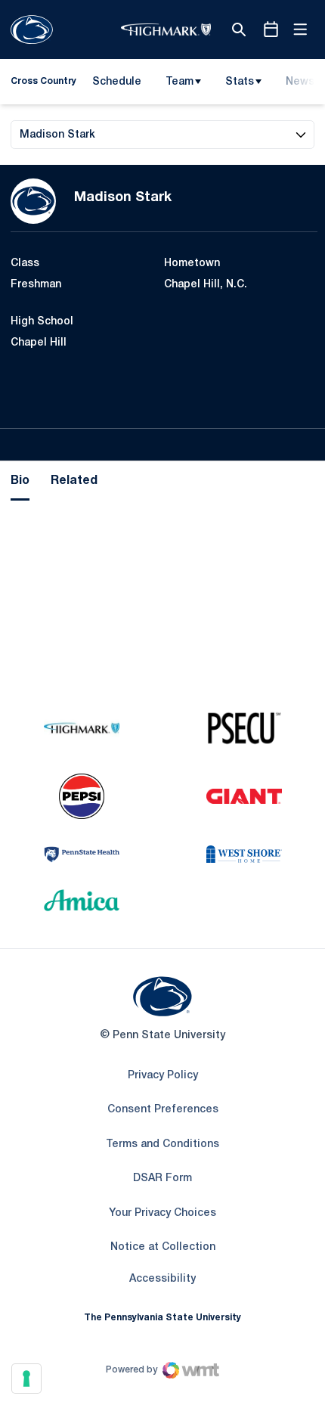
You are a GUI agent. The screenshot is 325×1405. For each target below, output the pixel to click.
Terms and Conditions (162, 1144)
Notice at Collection (162, 1247)
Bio (20, 481)
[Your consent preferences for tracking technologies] (26, 1378)
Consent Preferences (162, 1110)
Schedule (116, 82)
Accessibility (162, 1278)
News (300, 82)
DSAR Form (162, 1178)
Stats (239, 82)
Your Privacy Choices (162, 1213)
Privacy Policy (163, 1076)
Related (74, 481)
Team (179, 82)
